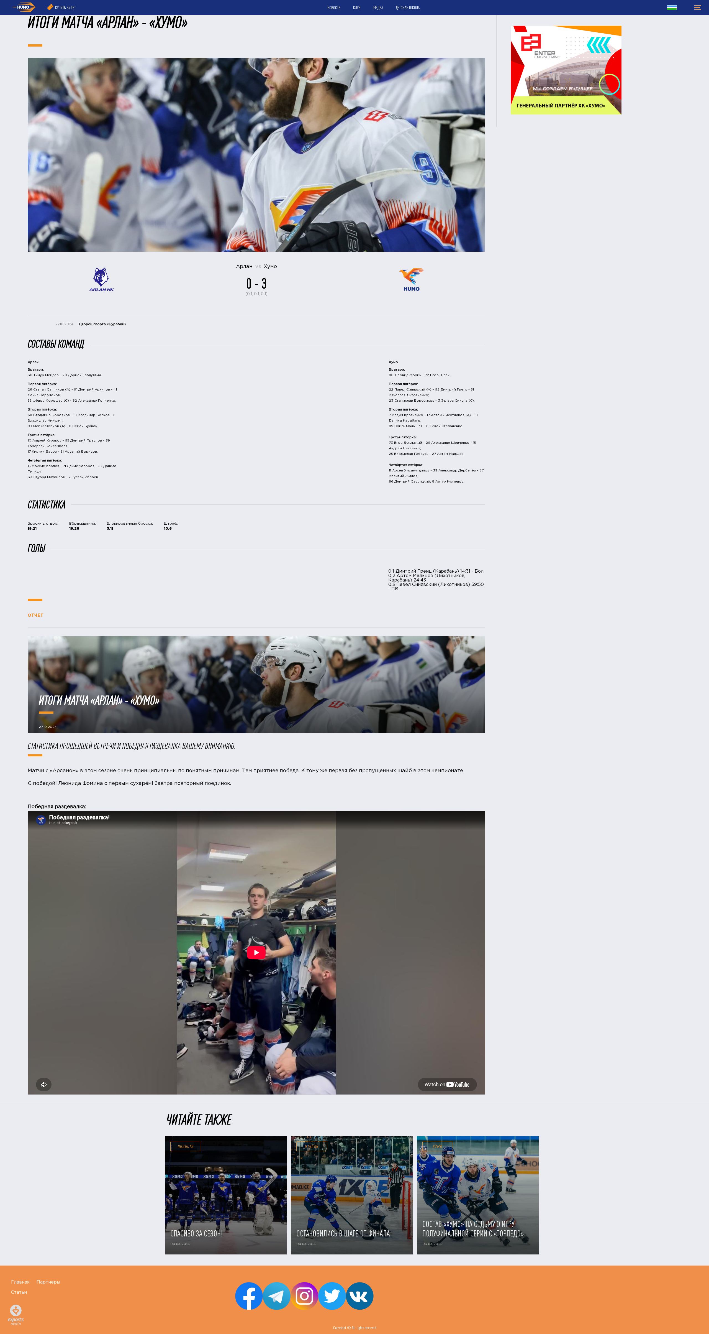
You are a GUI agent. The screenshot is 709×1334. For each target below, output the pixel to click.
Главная (20, 1282)
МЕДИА (378, 7)
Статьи (19, 1292)
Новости (186, 1146)
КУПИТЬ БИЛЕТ (65, 7)
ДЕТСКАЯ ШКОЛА (408, 7)
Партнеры (48, 1282)
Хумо (438, 1146)
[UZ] (672, 8)
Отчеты (311, 1146)
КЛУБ (357, 7)
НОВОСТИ (333, 7)
